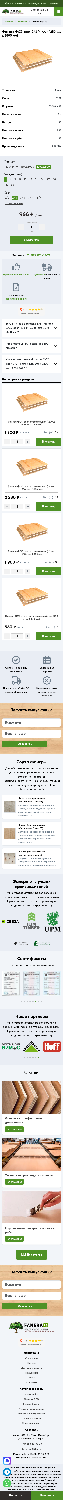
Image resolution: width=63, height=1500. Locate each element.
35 (6, 185)
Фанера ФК (31, 1394)
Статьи (31, 1377)
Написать (15, 1495)
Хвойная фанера (31, 1418)
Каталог (31, 1363)
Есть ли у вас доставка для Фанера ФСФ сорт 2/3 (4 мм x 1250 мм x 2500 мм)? (29, 328)
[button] (21, 1001)
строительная (14, 203)
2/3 (14, 197)
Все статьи (34, 1254)
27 (48, 179)
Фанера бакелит (32, 1404)
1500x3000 (27, 166)
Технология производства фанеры (29, 1175)
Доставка (39, 274)
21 (36, 179)
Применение (31, 1372)
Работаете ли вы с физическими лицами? (27, 346)
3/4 (30, 197)
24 (42, 179)
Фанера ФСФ (31, 1399)
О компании (31, 1358)
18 (31, 179)
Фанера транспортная (31, 1408)
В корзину (31, 239)
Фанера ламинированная (32, 1413)
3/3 (22, 197)
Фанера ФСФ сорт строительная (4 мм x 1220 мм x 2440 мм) (31, 617)
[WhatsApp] (7, 1483)
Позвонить (47, 1495)
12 (20, 179)
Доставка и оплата (31, 1368)
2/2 (7, 197)
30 (54, 179)
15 (25, 179)
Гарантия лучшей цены (16, 274)
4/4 (38, 197)
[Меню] (58, 11)
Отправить (25, 743)
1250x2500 (43, 166)
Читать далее (14, 1129)
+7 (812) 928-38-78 (38, 255)
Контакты (31, 1382)
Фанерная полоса (31, 1423)
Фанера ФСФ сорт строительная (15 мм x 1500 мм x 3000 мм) (32, 488)
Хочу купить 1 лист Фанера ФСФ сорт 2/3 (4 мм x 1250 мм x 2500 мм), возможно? (27, 364)
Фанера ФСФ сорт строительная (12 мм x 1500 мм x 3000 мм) (31, 553)
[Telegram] (7, 1460)
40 (12, 185)
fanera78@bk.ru (31, 1449)
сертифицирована (16, 298)
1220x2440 (11, 166)
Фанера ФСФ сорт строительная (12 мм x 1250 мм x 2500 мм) (31, 423)
